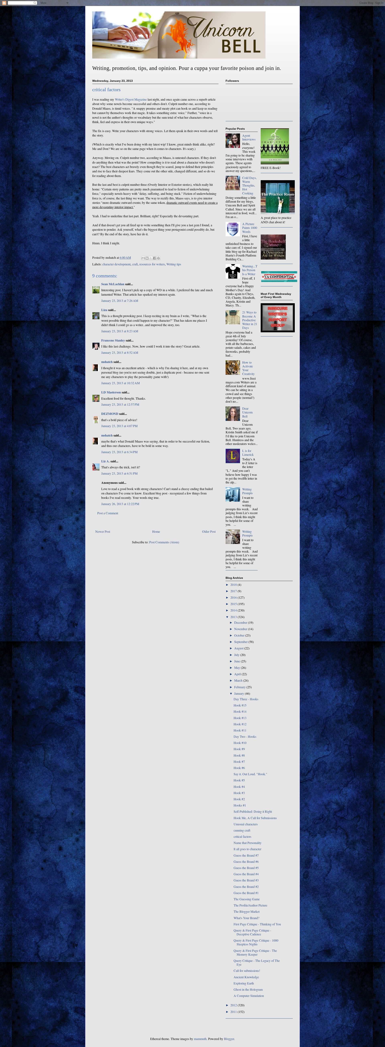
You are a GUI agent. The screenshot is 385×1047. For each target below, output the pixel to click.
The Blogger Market (246, 911)
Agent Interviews (248, 137)
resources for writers (152, 264)
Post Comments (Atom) (164, 542)
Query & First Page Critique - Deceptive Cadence (252, 932)
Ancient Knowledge (246, 977)
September (241, 642)
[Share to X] (151, 258)
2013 (234, 617)
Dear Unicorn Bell (247, 412)
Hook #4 (239, 786)
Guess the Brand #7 (246, 855)
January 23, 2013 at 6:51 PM (119, 473)
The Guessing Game (247, 899)
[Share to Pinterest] (158, 258)
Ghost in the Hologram (248, 989)
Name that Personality (247, 843)
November (241, 629)
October (239, 635)
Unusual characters (246, 824)
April (238, 674)
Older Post (209, 531)
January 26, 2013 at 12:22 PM (120, 504)
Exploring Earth (244, 983)
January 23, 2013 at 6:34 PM (119, 452)
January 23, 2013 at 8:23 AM (119, 331)
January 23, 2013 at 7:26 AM (119, 300)
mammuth (200, 1039)
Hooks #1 (240, 805)
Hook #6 (239, 768)
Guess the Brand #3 (246, 880)
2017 (234, 591)
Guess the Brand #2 (246, 886)
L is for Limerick (248, 453)
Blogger (229, 1039)
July (237, 655)
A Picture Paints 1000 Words (249, 227)
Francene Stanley (113, 340)
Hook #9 (239, 749)
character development (116, 264)
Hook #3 (239, 793)
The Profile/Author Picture (250, 905)
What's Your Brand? (246, 918)
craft (135, 264)
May (237, 667)
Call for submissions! (247, 970)
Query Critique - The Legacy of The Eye (257, 962)
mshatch (107, 361)
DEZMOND (109, 413)
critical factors (242, 836)
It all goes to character (247, 849)
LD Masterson (111, 392)
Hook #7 (239, 761)
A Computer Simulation (249, 995)
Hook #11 (240, 730)
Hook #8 (239, 755)
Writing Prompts (247, 491)
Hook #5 (239, 780)
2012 (234, 1005)
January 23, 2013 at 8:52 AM (119, 352)
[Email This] (143, 258)
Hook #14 (240, 711)
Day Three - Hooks (246, 699)
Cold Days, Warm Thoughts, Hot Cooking (249, 185)
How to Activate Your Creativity (248, 368)
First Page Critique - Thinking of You (257, 924)
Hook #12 (240, 724)
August (239, 648)
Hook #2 (239, 799)
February (240, 687)
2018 (234, 584)
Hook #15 (240, 705)
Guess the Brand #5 (246, 868)
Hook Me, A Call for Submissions (255, 818)
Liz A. (105, 461)
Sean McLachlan (112, 284)
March (238, 680)
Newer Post (102, 531)
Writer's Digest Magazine (131, 99)
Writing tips (173, 264)
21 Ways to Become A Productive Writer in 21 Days (249, 320)
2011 (234, 1012)
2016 (234, 597)
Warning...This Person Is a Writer (249, 270)
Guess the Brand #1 (246, 893)
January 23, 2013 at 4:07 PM (119, 426)
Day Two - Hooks (245, 736)
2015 (234, 604)
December (241, 622)
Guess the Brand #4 (246, 874)
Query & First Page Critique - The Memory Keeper (255, 952)
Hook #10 (240, 743)
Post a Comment (107, 513)
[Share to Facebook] (155, 258)
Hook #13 (240, 718)
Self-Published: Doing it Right (253, 811)
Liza (104, 309)
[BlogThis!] (147, 258)
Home (156, 531)
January (239, 693)
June (237, 661)
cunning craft (242, 830)
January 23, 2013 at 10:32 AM (120, 383)
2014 (234, 610)
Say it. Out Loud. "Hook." (250, 774)
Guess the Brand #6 (246, 861)
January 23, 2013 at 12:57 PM (120, 404)
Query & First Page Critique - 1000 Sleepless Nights (256, 942)
